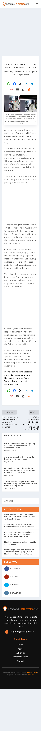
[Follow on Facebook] (9, 681)
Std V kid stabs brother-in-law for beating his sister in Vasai (19, 458)
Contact (20, 661)
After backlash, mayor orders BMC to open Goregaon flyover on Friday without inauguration (20, 484)
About (20, 649)
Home (20, 645)
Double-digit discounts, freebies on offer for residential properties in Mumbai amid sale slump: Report (19, 552)
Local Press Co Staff (23, 72)
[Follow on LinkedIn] (24, 681)
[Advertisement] (20, 30)
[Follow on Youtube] (29, 681)
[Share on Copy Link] (23, 89)
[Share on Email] (17, 89)
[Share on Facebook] (14, 83)
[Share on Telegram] (32, 83)
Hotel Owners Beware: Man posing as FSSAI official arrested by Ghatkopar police (19, 446)
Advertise (20, 653)
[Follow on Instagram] (19, 681)
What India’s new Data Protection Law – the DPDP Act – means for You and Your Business (19, 517)
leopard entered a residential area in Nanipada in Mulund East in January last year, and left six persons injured (18, 378)
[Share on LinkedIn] (26, 83)
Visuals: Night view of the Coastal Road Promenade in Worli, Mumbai (19, 526)
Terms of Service (20, 657)
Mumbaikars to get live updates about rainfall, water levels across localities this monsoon (19, 470)
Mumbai (25, 75)
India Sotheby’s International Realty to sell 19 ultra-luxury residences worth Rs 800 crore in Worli (19, 534)
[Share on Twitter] (20, 83)
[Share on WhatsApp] (8, 83)
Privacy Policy (32, 672)
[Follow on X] (14, 681)
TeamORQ (31, 674)
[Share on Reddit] (29, 89)
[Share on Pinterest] (11, 89)
